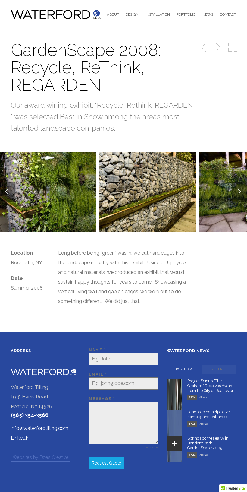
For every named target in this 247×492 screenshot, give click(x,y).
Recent (218, 369)
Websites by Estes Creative (41, 457)
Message (102, 399)
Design (132, 14)
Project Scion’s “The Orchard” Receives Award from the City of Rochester (210, 386)
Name (97, 350)
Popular (184, 369)
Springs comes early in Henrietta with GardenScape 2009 (207, 443)
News (207, 14)
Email (98, 374)
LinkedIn (20, 438)
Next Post (217, 47)
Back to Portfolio (233, 47)
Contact (228, 14)
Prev (7, 192)
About (113, 14)
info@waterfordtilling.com (39, 428)
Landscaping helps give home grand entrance (208, 414)
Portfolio (186, 14)
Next (239, 192)
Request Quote (106, 463)
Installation (157, 14)
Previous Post (204, 47)
